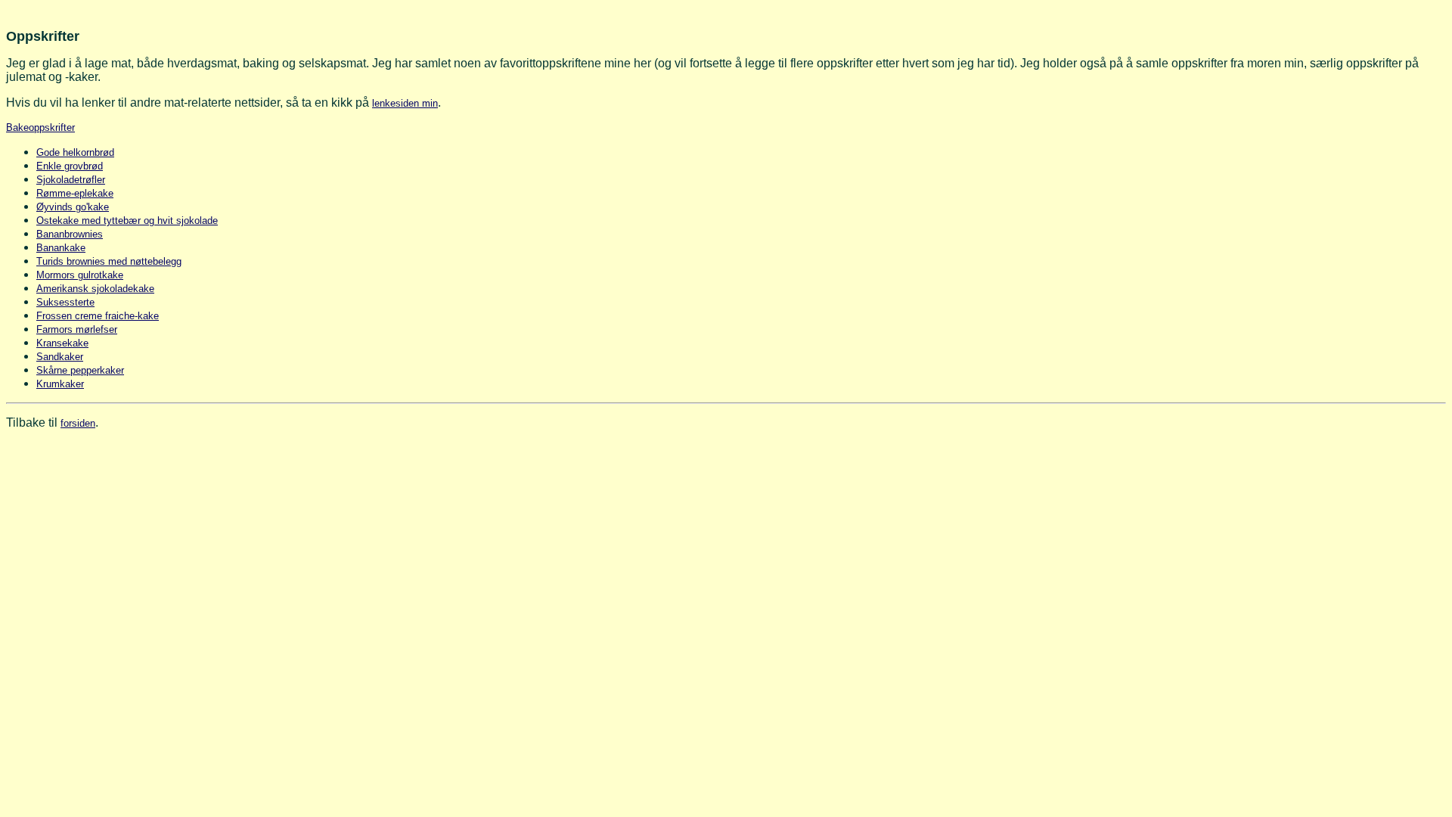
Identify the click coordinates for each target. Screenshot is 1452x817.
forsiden (77, 423)
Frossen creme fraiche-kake (97, 316)
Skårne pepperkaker (80, 370)
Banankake (60, 247)
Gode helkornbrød (75, 152)
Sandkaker (59, 356)
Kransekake (62, 343)
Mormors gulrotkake (79, 275)
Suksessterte (65, 302)
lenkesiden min (405, 103)
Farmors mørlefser (76, 329)
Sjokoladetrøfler (70, 179)
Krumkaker (60, 384)
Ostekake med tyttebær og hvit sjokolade (127, 220)
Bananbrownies (69, 234)
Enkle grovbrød (69, 166)
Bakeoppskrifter (40, 127)
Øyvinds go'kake (72, 207)
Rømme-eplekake (74, 193)
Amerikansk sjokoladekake (95, 288)
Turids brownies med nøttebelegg (109, 261)
